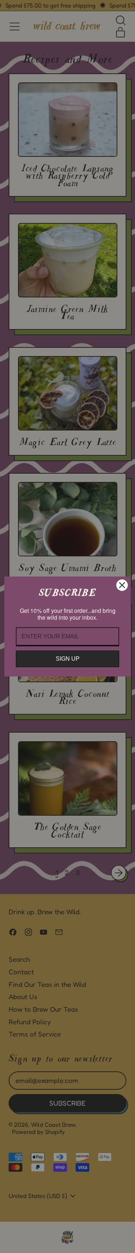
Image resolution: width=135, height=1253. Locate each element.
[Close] (122, 585)
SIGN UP (68, 659)
